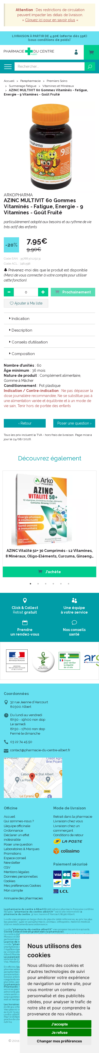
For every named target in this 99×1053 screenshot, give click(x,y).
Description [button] (22, 330)
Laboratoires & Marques (21, 849)
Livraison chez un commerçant (66, 828)
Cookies (9, 881)
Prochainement (76, 292)
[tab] (49, 318)
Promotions (12, 853)
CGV (7, 867)
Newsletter (12, 862)
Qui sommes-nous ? (19, 821)
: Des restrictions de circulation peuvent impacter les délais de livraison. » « (50, 15)
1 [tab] (30, 583)
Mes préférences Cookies (22, 885)
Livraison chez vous (68, 821)
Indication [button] (20, 318)
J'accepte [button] (59, 1024)
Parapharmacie (30, 81)
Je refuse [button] (60, 1032)
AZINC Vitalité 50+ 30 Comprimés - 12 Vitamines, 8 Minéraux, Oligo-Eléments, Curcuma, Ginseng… (50, 553)
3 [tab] (45, 583)
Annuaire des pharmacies (23, 898)
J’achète (53, 572)
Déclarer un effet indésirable (16, 837)
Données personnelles (21, 876)
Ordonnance (13, 830)
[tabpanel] (49, 524)
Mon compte (13, 890)
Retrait (25, 610)
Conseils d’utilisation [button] (30, 342)
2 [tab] (38, 583)
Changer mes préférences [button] (59, 1041)
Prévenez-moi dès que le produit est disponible (47, 270)
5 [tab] (60, 583)
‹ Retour (24, 423)
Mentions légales (16, 872)
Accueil (9, 81)
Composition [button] (23, 354)
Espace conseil (15, 858)
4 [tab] (53, 583)
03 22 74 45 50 (21, 742)
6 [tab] (68, 583)
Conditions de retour (68, 835)
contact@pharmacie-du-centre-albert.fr (40, 750)
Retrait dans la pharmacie (72, 816)
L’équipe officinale (17, 826)
